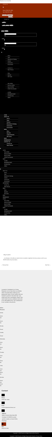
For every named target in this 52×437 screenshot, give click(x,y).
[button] (19, 52)
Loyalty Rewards (10, 134)
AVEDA (6, 81)
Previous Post (4, 265)
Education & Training (12, 59)
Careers (9, 61)
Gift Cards (10, 76)
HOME (5, 115)
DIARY (6, 90)
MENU (6, 71)
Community (10, 62)
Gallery (9, 97)
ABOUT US (7, 54)
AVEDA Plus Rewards (12, 88)
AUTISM (9, 92)
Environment (10, 64)
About (9, 55)
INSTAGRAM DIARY (11, 94)
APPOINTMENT (8, 66)
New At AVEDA (11, 87)
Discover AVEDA (11, 85)
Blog (5, 254)
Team (9, 57)
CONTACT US (7, 141)
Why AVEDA (10, 83)
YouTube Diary (11, 95)
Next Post (48, 265)
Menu (9, 73)
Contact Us (10, 68)
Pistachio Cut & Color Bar (5, 0)
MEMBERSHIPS (8, 80)
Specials (9, 75)
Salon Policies (10, 69)
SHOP (6, 78)
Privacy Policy (39, 436)
